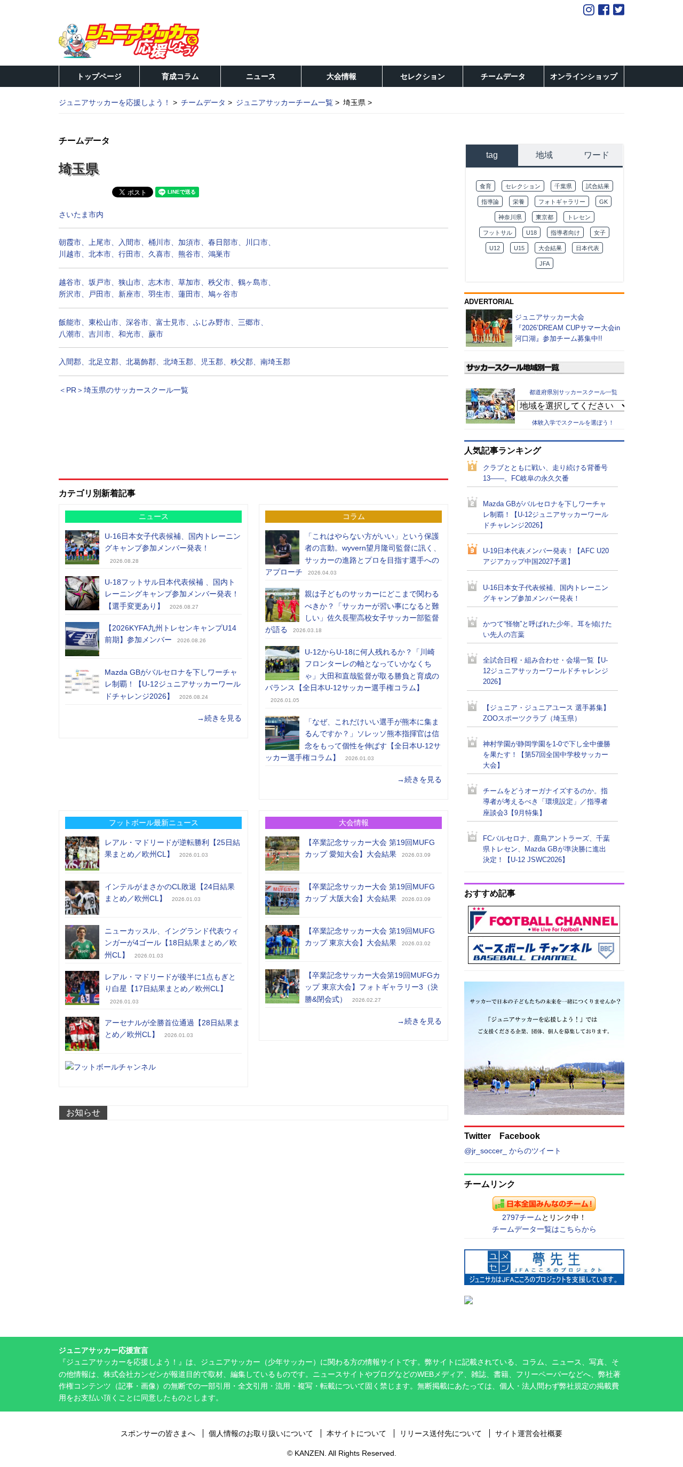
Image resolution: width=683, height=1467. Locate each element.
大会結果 (550, 248)
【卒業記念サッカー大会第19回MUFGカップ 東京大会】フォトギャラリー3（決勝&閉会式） (372, 987)
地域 (544, 155)
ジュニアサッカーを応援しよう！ (115, 102)
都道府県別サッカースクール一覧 (573, 391)
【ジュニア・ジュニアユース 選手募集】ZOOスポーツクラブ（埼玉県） (546, 713)
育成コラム (180, 76)
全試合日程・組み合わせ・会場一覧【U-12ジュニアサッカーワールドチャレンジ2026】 (545, 671)
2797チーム (522, 1217)
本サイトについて (356, 1433)
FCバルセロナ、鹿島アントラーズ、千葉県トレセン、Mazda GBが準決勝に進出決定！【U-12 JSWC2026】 (546, 849)
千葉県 (563, 186)
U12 (494, 248)
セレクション (422, 76)
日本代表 (587, 248)
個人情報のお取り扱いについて (261, 1433)
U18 (531, 232)
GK (603, 201)
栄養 (519, 201)
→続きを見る (219, 718)
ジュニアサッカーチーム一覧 (284, 102)
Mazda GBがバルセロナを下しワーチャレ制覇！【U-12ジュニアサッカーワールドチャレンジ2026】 (173, 684)
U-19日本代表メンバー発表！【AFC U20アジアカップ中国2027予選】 (546, 556)
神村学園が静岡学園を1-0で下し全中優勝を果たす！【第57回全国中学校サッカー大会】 (546, 754)
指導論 (490, 201)
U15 (519, 248)
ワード (596, 155)
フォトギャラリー (561, 201)
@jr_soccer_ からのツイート (512, 1150)
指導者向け (565, 232)
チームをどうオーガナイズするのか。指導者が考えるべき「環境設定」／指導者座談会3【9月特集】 (545, 801)
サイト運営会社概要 (528, 1433)
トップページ (99, 76)
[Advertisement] (253, 432)
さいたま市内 (81, 214)
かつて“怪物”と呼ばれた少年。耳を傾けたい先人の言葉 (547, 629)
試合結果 (597, 186)
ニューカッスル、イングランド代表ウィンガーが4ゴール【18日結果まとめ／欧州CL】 (172, 943)
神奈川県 (510, 217)
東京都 (544, 217)
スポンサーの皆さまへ (158, 1433)
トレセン (579, 217)
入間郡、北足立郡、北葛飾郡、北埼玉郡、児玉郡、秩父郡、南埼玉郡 (174, 361)
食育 (485, 186)
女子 (600, 232)
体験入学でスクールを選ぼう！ (573, 422)
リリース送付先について (441, 1433)
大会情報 (341, 76)
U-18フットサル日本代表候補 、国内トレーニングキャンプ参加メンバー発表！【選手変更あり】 (172, 594)
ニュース (261, 76)
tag (492, 155)
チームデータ (503, 76)
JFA (544, 263)
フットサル (497, 232)
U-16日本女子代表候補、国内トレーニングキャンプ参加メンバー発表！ (545, 593)
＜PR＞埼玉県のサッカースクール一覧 (123, 390)
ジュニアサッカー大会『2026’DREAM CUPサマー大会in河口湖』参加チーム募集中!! (567, 327)
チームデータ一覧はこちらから (544, 1229)
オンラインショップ (583, 76)
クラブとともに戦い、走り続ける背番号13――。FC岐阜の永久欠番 (545, 473)
